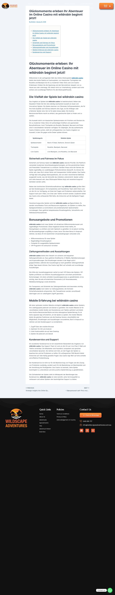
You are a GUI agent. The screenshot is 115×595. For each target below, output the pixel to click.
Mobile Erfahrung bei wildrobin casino (45, 50)
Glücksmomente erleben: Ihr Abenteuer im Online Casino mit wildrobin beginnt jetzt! (46, 33)
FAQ (81, 8)
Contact (91, 8)
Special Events (70, 4)
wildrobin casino (77, 78)
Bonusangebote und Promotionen (44, 45)
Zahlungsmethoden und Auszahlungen (45, 47)
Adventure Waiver (86, 4)
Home (30, 4)
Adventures (53, 4)
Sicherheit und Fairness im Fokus (44, 43)
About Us (40, 4)
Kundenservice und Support (42, 52)
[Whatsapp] (110, 590)
